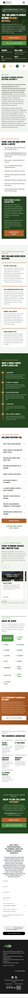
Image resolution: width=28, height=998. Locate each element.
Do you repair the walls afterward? (10, 481)
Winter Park (7, 675)
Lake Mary (7, 655)
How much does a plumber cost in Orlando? (12, 513)
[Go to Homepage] (7, 2)
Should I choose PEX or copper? (12, 474)
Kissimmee (19, 650)
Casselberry (20, 644)
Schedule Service (14, 37)
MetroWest (20, 655)
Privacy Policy (8, 984)
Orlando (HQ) (7, 638)
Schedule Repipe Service (14, 233)
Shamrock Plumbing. (13, 980)
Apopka (6, 644)
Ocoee (6, 661)
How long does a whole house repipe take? (11, 459)
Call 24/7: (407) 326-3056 (14, 43)
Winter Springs (19, 675)
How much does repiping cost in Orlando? (12, 467)
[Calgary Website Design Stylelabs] (14, 987)
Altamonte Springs (20, 638)
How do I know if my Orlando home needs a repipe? (12, 451)
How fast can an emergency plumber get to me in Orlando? (12, 505)
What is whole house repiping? (12, 444)
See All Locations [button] (21, 971)
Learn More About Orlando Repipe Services (14, 527)
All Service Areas (7, 683)
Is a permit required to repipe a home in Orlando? (12, 489)
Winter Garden (19, 668)
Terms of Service (18, 984)
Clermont (7, 650)
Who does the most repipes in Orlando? (11, 497)
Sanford (19, 661)
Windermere (7, 667)
